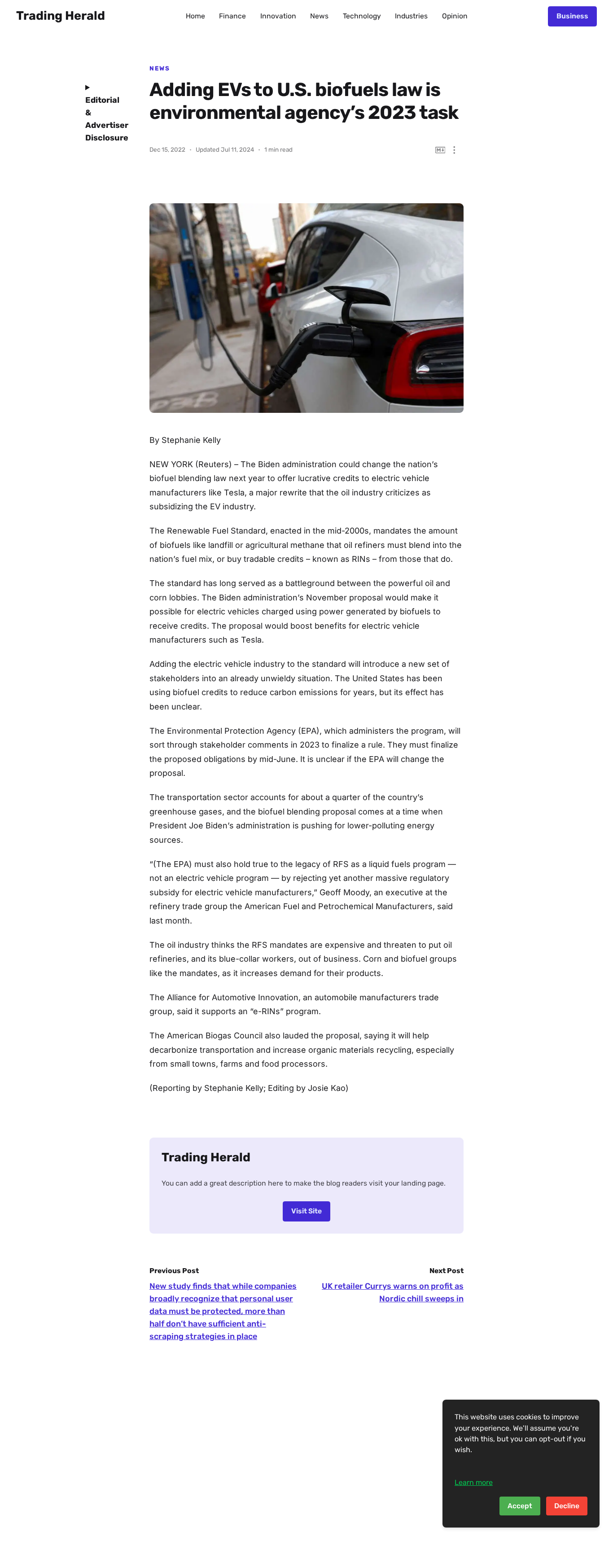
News (319, 16)
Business (572, 16)
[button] (454, 150)
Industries (411, 16)
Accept (520, 1506)
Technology (362, 16)
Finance (232, 16)
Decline (566, 1506)
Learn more (474, 1482)
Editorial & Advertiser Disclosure (104, 119)
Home (195, 16)
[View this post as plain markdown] (440, 150)
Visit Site (306, 1211)
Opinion (455, 16)
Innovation (278, 16)
